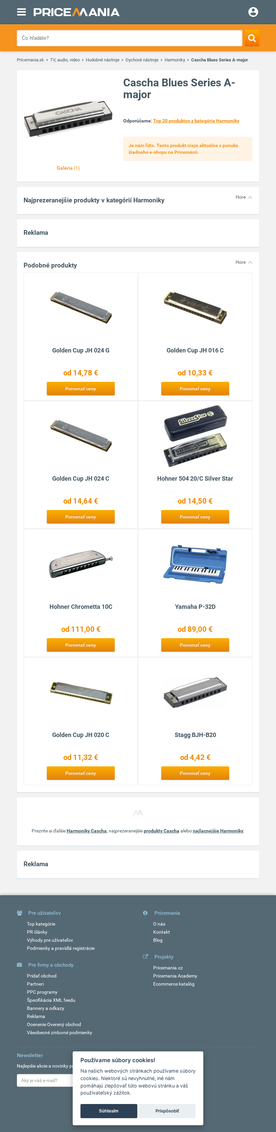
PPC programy (42, 992)
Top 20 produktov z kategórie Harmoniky (196, 120)
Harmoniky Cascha (87, 830)
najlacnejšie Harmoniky (218, 830)
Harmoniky (175, 59)
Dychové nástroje (142, 59)
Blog (158, 940)
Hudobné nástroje (102, 59)
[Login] (253, 13)
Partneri (35, 984)
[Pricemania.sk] (76, 12)
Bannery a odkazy (45, 1008)
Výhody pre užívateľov (50, 940)
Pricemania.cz (168, 967)
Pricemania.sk (30, 59)
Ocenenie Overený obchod (54, 1024)
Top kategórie (41, 924)
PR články (37, 932)
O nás (159, 924)
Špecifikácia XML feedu (51, 1000)
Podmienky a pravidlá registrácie (61, 948)
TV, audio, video (65, 59)
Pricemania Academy (175, 976)
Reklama (36, 1016)
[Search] (252, 38)
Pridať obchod (42, 976)
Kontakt (161, 932)
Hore (241, 197)
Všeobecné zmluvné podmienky (59, 1032)
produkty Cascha (161, 830)
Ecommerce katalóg (174, 984)
